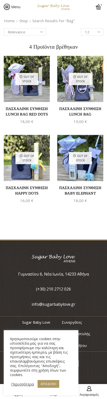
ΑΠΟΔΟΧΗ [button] (48, 384)
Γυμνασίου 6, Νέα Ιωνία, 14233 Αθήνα (53, 274)
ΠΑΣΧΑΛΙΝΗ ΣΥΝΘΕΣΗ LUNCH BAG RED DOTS (27, 111)
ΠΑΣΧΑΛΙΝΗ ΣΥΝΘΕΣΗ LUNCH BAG (80, 111)
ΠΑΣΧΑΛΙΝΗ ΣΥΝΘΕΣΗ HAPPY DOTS (27, 190)
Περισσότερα (22, 384)
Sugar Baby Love (36, 322)
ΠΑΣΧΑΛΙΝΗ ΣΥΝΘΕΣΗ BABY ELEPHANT (80, 190)
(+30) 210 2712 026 (53, 289)
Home (9, 20)
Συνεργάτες (72, 322)
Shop (23, 20)
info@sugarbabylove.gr (53, 304)
